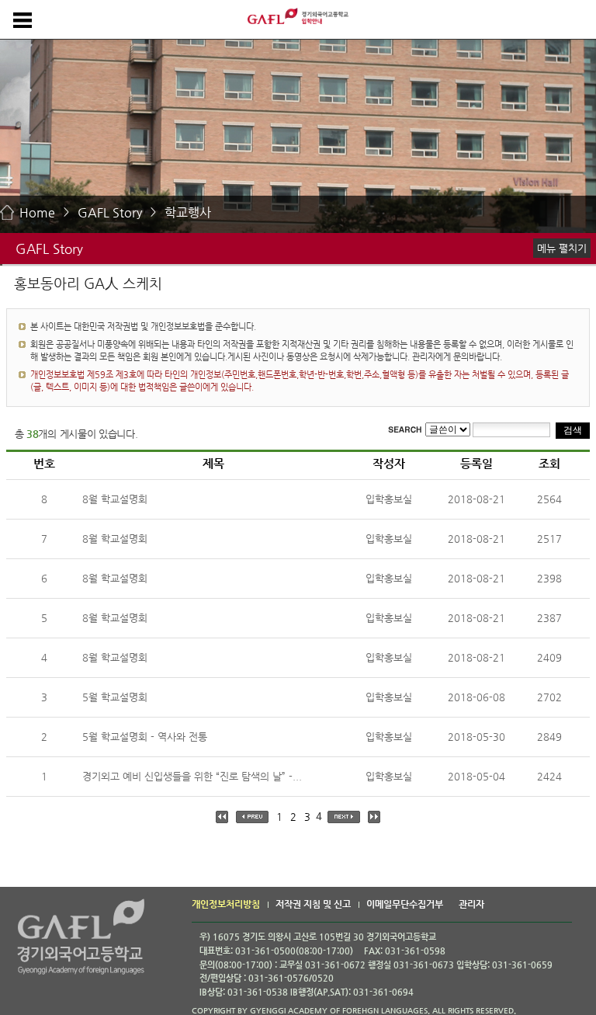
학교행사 (188, 212)
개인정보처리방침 (226, 904)
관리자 (471, 904)
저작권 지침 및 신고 (313, 904)
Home (37, 212)
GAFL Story (110, 212)
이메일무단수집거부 (404, 904)
